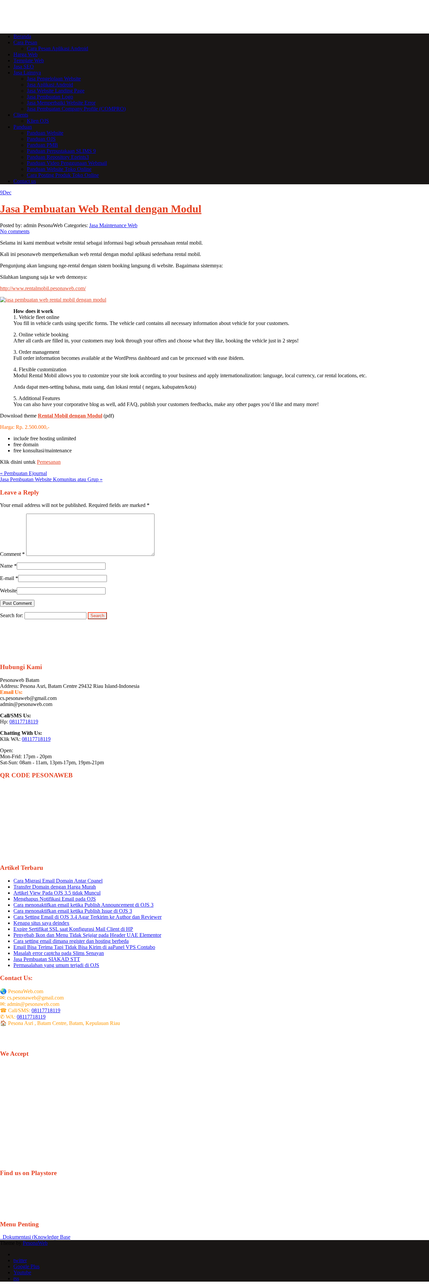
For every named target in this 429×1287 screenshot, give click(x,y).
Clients (20, 115)
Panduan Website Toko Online (59, 169)
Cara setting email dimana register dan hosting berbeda (71, 941)
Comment (12, 554)
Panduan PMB (42, 145)
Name (6, 566)
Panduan (22, 127)
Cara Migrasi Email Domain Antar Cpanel (58, 881)
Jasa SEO (23, 66)
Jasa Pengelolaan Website (54, 78)
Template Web (28, 60)
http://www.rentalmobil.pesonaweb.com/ (43, 288)
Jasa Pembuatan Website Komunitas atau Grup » (51, 479)
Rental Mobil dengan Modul (70, 416)
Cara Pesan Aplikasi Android (57, 48)
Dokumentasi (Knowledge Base (35, 1237)
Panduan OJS (41, 139)
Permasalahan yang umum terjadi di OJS (56, 965)
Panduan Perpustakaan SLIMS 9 (61, 151)
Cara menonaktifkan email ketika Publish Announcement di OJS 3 (83, 905)
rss (16, 1278)
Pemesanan (49, 462)
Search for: (11, 615)
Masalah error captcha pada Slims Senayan (58, 953)
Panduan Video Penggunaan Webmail (67, 163)
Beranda (22, 36)
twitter (20, 1260)
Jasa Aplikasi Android (50, 84)
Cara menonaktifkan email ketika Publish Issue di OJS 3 (72, 911)
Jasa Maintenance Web (113, 225)
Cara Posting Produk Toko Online (63, 175)
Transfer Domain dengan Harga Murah (54, 887)
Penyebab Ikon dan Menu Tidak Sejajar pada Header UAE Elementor (87, 935)
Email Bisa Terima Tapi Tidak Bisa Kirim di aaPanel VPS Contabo (84, 947)
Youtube (22, 1272)
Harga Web (25, 54)
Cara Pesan (25, 42)
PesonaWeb (35, 1243)
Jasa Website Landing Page (55, 90)
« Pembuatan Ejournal (23, 473)
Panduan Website (45, 133)
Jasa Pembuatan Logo (50, 97)
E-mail (7, 578)
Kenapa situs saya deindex (41, 923)
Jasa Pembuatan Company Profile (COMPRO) (76, 109)
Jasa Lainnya (27, 72)
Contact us (24, 181)
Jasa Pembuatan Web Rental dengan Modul (100, 209)
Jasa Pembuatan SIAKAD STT (46, 959)
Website (8, 590)
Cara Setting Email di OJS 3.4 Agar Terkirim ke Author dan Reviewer (87, 917)
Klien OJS (38, 121)
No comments (14, 231)
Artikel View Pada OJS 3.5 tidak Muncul (57, 893)
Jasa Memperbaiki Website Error (61, 103)
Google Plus (26, 1266)
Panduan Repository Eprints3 (58, 157)
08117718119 (23, 721)
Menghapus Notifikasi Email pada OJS (54, 899)
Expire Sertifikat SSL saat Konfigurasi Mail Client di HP (73, 929)
